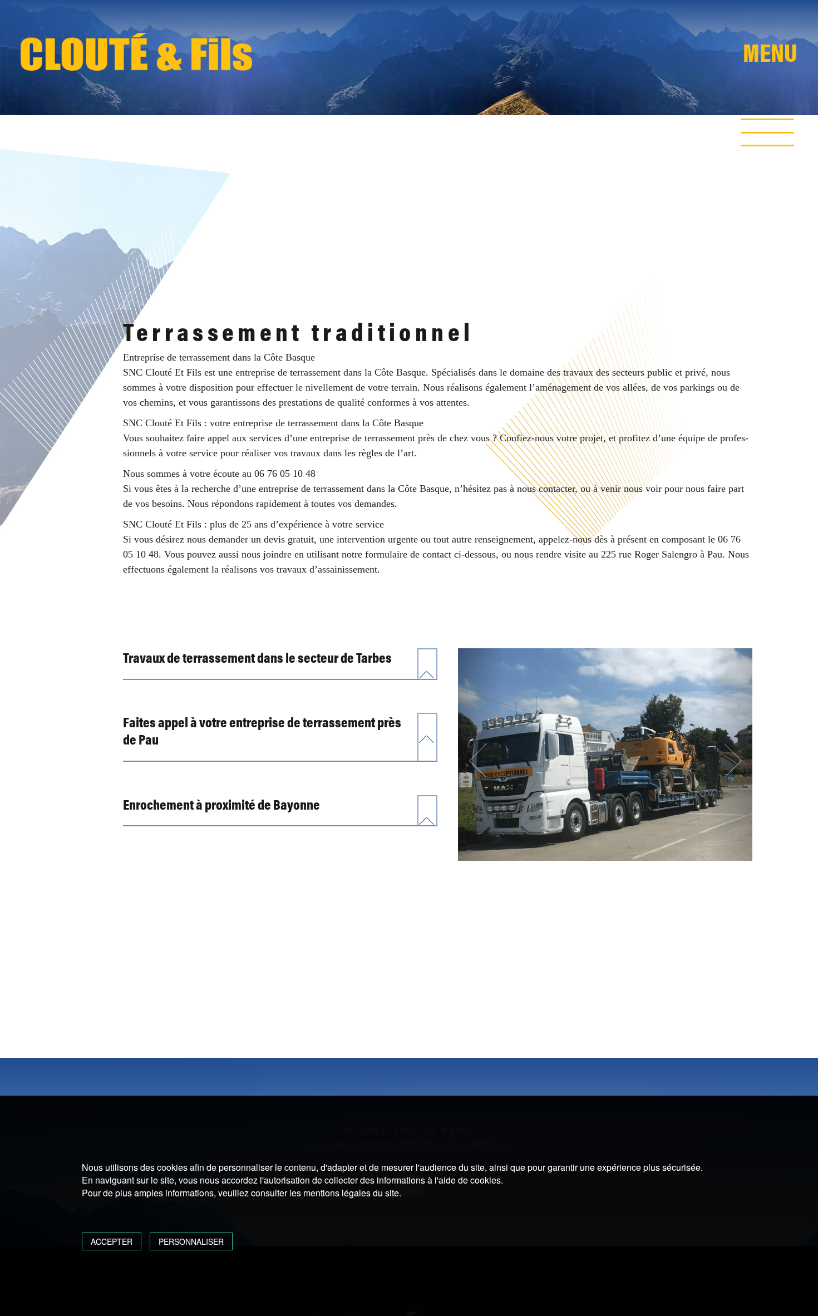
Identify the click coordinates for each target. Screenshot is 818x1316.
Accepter (111, 1241)
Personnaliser (191, 1241)
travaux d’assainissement (327, 569)
